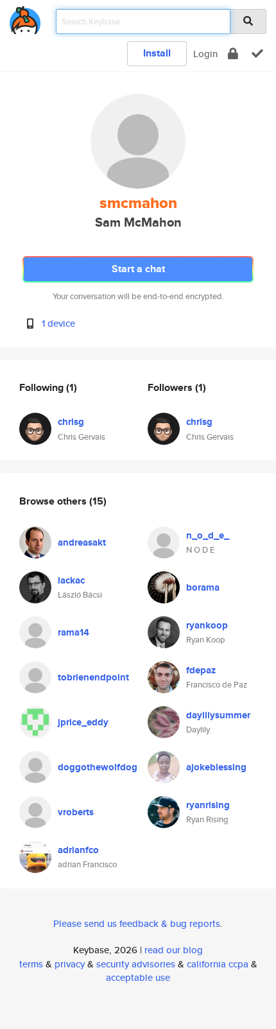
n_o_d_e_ (207, 535)
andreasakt (82, 542)
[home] (25, 17)
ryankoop (207, 625)
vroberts (76, 812)
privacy (70, 964)
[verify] (257, 54)
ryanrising (208, 805)
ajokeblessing (216, 767)
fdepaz (201, 670)
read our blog (173, 949)
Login (205, 53)
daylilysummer (218, 715)
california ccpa (217, 964)
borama (203, 587)
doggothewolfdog (97, 767)
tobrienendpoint (93, 677)
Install (157, 53)
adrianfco (78, 850)
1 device (58, 323)
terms (31, 964)
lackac (71, 580)
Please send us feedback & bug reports (136, 923)
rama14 (73, 632)
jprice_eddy (83, 722)
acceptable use (138, 977)
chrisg (71, 422)
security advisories (135, 964)
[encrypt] (233, 54)
